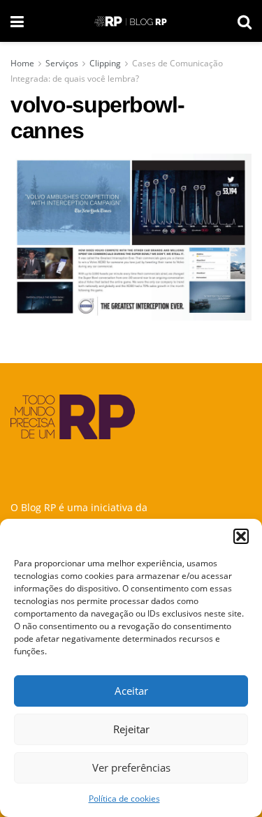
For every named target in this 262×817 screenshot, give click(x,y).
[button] (241, 536)
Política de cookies (124, 798)
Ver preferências (131, 767)
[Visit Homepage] (130, 21)
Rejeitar (131, 729)
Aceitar (131, 691)
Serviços (61, 63)
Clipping (105, 63)
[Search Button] (245, 21)
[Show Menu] (17, 21)
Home (22, 63)
